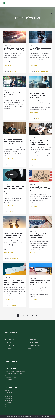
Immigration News (14, 258)
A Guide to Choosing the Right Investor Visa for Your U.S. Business (14, 141)
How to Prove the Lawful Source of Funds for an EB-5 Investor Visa (14, 282)
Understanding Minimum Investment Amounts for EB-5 (40, 189)
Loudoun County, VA (34, 345)
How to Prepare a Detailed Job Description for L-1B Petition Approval (39, 236)
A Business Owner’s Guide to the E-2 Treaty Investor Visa (13, 95)
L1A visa (37, 165)
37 (27, 315)
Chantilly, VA (32, 339)
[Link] (51, 414)
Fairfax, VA (8, 342)
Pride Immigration (14, 3)
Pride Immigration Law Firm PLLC (23, 416)
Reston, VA (31, 348)
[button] (51, 14)
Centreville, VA (9, 339)
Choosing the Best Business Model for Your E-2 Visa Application (40, 282)
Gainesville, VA (9, 345)
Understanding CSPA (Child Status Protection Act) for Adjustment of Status (14, 235)
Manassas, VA (9, 348)
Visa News (37, 118)
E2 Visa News (13, 71)
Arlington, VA (32, 336)
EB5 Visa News (45, 71)
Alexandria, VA (9, 336)
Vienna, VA (8, 352)
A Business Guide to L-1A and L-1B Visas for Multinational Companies (39, 142)
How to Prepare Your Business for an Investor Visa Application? (39, 95)
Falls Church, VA (33, 342)
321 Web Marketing (45, 416)
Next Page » (33, 316)
